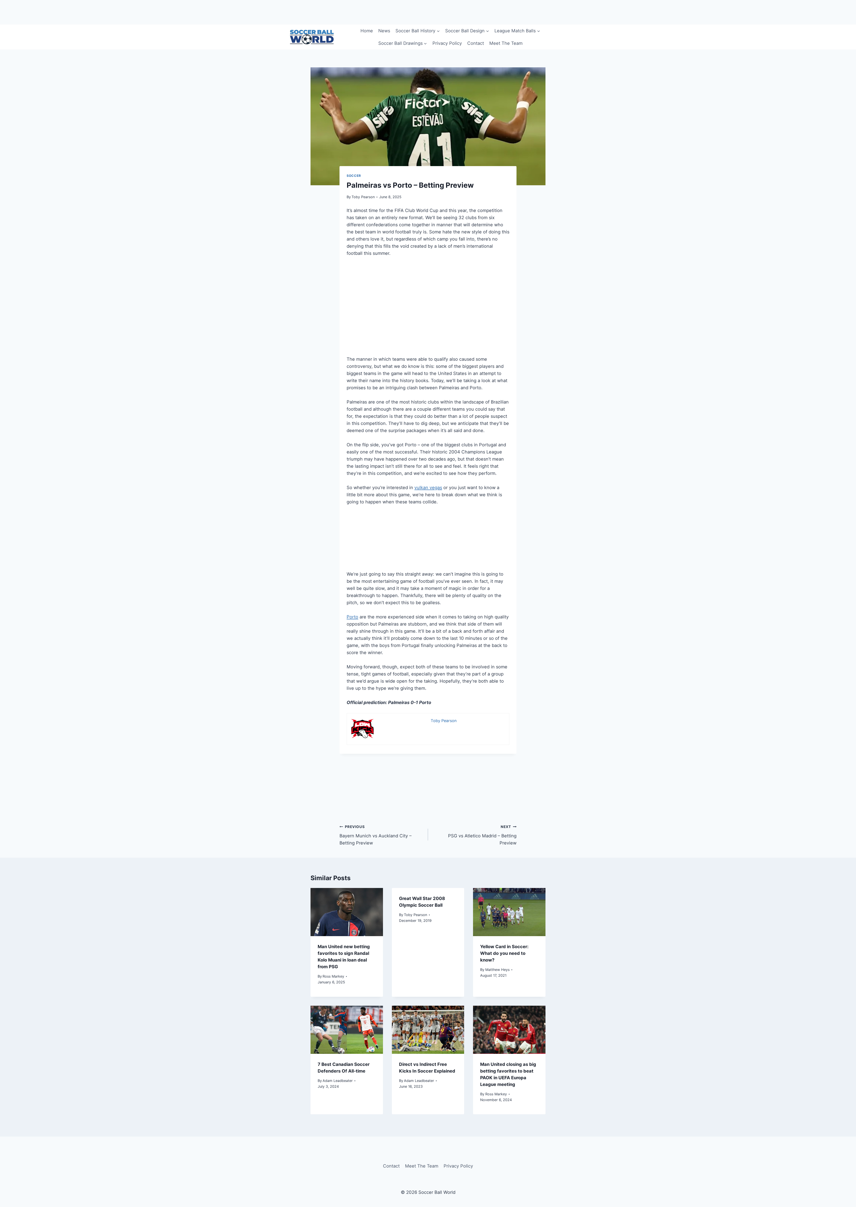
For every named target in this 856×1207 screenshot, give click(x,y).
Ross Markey (333, 976)
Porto (352, 617)
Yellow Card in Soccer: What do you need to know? (504, 953)
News (384, 30)
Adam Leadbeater (338, 1080)
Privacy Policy (447, 43)
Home (366, 30)
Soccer (354, 175)
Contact (475, 43)
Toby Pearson (363, 197)
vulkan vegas (428, 487)
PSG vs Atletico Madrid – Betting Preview (482, 835)
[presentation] (347, 912)
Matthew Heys (497, 969)
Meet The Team (506, 43)
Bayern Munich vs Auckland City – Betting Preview (376, 835)
